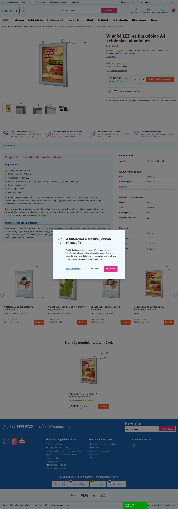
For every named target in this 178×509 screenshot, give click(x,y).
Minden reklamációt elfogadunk (68, 131)
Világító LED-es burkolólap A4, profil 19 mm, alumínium (66, 308)
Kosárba (103, 406)
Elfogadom (110, 269)
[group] (24, 294)
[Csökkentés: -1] (135, 79)
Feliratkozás (167, 428)
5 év (149, 187)
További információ (73, 269)
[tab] (8, 145)
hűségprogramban (133, 91)
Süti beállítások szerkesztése (57, 505)
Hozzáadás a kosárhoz (161, 79)
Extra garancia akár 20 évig (23, 131)
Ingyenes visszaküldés (151, 131)
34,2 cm (150, 249)
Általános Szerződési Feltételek (14, 2)
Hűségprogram (52, 461)
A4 (148, 218)
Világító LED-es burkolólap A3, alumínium (19, 308)
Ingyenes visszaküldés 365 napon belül (63, 454)
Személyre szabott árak (56, 468)
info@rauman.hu (57, 426)
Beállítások (94, 269)
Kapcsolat (75, 2)
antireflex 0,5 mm (154, 207)
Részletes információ (141, 56)
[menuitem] (6, 20)
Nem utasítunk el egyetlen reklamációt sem (64, 451)
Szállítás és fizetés (54, 444)
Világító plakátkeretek (155, 161)
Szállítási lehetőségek (118, 71)
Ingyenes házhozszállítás (109, 131)
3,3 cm (150, 233)
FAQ (31, 2)
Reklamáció (40, 2)
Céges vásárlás (52, 458)
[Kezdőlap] (3, 26)
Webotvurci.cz (169, 505)
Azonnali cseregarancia (56, 465)
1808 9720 (21, 426)
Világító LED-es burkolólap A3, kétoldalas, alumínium (149, 308)
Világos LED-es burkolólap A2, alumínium (105, 308)
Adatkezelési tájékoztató (58, 2)
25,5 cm (150, 243)
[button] (24, 318)
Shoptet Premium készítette (150, 505)
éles (149, 212)
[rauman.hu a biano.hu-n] (14, 442)
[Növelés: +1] (143, 79)
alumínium (151, 177)
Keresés (108, 10)
